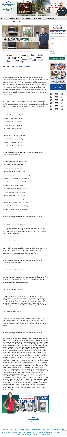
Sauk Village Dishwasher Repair (9, 432)
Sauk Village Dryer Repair (53, 429)
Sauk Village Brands (7, 429)
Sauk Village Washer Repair (38, 429)
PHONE (51, 41)
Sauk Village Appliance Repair (22, 429)
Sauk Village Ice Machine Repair (27, 432)
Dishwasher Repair (18, 22)
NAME (51, 35)
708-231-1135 (56, 5)
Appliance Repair (14, 18)
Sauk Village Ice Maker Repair (44, 432)
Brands (3, 18)
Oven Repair (4, 22)
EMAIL (51, 46)
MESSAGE (52, 51)
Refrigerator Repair (51, 18)
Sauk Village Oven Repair (41, 431)
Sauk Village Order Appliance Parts (31, 434)
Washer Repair (26, 18)
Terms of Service (46, 434)
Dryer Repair (37, 18)
